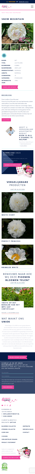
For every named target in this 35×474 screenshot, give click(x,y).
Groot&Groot (5, 5)
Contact (26, 432)
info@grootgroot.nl (11, 414)
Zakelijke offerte (9, 87)
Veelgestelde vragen (9, 439)
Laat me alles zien (17, 189)
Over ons (5, 432)
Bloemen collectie (9, 426)
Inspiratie (26, 426)
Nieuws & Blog (28, 429)
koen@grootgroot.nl (26, 143)
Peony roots (9, 12)
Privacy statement (9, 442)
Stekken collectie (8, 429)
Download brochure (12, 165)
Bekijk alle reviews (23, 2)
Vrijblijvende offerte (18, 357)
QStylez (13, 422)
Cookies (5, 436)
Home (3, 12)
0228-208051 (23, 145)
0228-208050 (7, 416)
